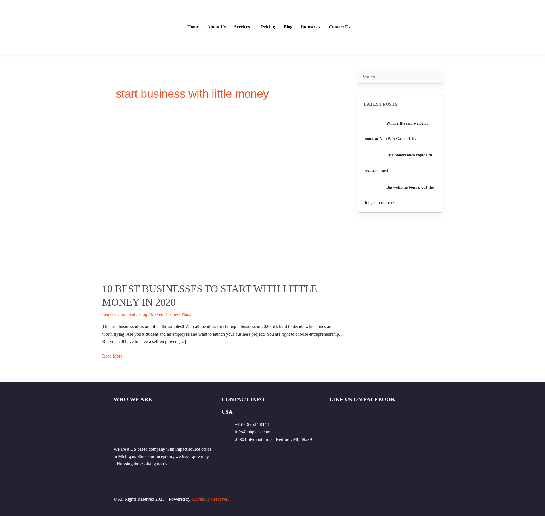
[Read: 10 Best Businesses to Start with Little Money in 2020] (221, 195)
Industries (310, 27)
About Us (216, 27)
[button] (243, 27)
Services (242, 27)
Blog (288, 27)
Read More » (114, 355)
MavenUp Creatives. (210, 499)
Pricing (268, 27)
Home (193, 27)
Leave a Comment (118, 314)
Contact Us (339, 27)
